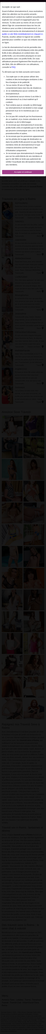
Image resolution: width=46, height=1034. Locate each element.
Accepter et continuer (23, 172)
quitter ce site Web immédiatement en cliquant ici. (22, 34)
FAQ (13, 67)
